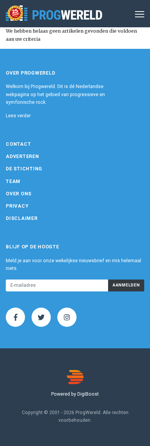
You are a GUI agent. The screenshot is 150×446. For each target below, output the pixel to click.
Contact (18, 144)
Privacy (17, 206)
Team (13, 181)
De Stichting (24, 168)
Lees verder (18, 115)
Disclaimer (22, 218)
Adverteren (22, 156)
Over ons (19, 193)
